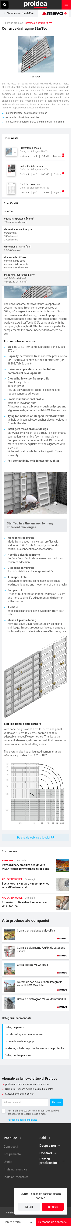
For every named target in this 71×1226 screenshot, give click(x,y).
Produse (10, 1138)
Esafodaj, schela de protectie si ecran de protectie (36, 1048)
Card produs (35, 934)
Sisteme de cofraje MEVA (20, 13)
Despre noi (47, 1145)
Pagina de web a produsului (33, 837)
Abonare (56, 1102)
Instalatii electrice (15, 1169)
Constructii (11, 1146)
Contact (45, 1153)
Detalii (29, 1206)
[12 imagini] (36, 54)
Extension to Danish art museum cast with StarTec (35, 904)
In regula (53, 1206)
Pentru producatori (49, 1161)
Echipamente (12, 1154)
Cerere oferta (12, 1222)
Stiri (42, 1138)
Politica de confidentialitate (22, 1119)
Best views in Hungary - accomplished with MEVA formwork (35, 885)
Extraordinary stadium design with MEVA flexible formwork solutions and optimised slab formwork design (35, 867)
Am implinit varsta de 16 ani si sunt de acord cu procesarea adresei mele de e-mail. (33, 1112)
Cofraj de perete (36, 1027)
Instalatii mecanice (16, 1177)
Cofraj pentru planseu (36, 1055)
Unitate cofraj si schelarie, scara (36, 1034)
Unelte (8, 1162)
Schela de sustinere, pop (36, 1041)
